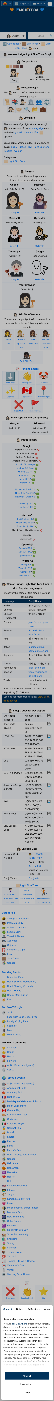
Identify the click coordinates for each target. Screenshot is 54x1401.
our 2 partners (19, 1324)
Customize (25, 1384)
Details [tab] (19, 1309)
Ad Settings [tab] (33, 1309)
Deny (27, 1392)
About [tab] (47, 1309)
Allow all (27, 1376)
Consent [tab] (7, 1309)
